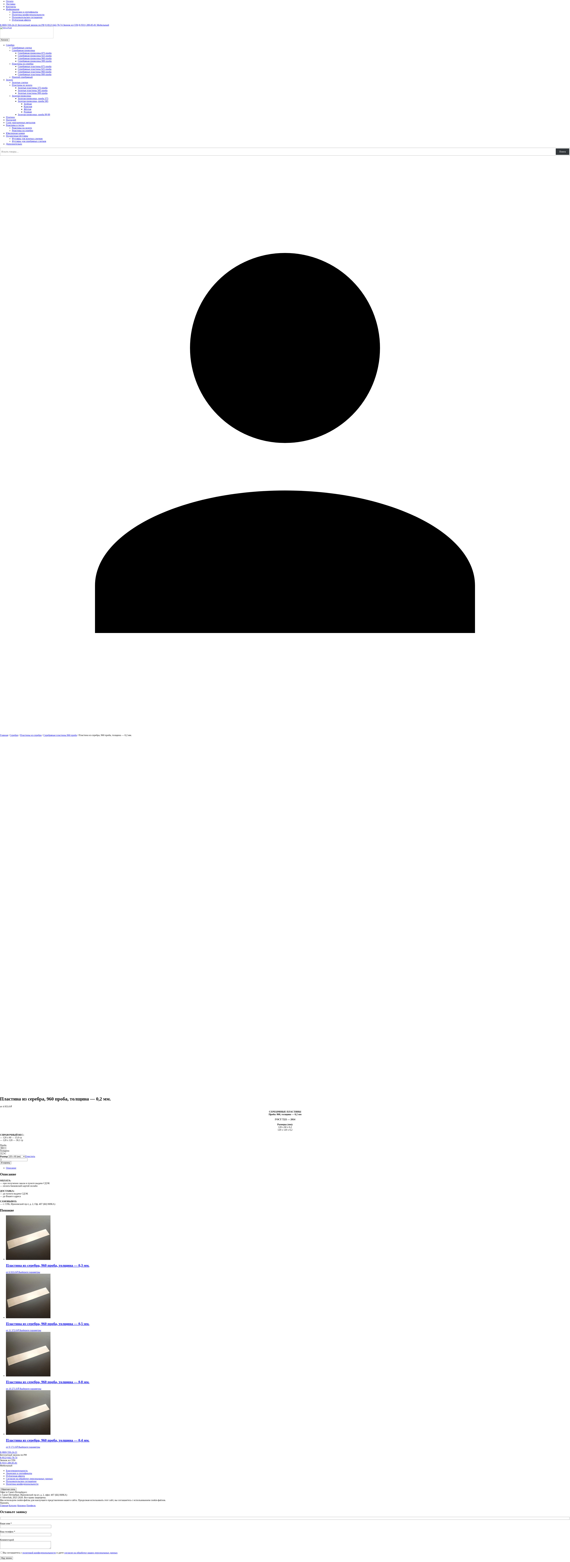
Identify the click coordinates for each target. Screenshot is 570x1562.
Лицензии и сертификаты (25, 12)
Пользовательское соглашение (27, 17)
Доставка (10, 4)
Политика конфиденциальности (28, 14)
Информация (12, 9)
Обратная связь (8, 1489)
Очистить (30, 1156)
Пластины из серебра (31, 735)
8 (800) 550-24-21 (22, 25)
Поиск (562, 151)
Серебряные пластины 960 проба (60, 735)
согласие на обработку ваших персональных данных (91, 1552)
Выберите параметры (29, 1272)
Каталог (4, 40)
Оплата (9, 1)
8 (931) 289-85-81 (94, 25)
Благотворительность (17, 1470)
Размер (4, 1156)
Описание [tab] (11, 1168)
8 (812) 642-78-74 (61, 25)
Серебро (14, 735)
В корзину (5, 1163)
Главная (4, 735)
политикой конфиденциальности (39, 1552)
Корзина (21, 1505)
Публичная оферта (21, 20)
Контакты (11, 6)
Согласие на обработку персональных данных (29, 1478)
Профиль (31, 1505)
